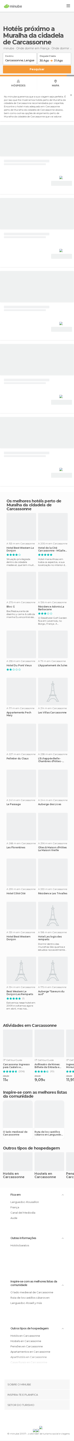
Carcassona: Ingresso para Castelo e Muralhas (16, 1066)
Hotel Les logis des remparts (50, 938)
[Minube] (13, 6)
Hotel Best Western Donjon (18, 938)
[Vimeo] (41, 1419)
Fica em (15, 1194)
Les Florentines (16, 847)
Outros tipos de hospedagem (29, 1328)
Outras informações (23, 1238)
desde (6, 1075)
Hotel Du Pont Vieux (19, 665)
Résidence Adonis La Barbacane (51, 608)
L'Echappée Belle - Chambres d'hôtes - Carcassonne (50, 760)
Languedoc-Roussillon (24, 1202)
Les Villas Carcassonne (52, 712)
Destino (9, 55)
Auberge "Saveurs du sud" (51, 993)
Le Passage (14, 804)
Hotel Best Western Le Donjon (20, 549)
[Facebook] (31, 1419)
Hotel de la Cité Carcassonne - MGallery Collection (52, 549)
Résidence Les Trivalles (52, 893)
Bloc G (11, 606)
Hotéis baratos (19, 1245)
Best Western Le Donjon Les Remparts (20, 993)
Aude (13, 1218)
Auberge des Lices (49, 804)
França (14, 1207)
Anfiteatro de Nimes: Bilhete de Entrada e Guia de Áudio (47, 1066)
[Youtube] (46, 1419)
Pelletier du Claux (18, 758)
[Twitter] (36, 1419)
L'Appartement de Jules (52, 665)
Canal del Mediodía (22, 1212)
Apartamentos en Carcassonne (30, 1351)
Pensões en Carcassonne (26, 1346)
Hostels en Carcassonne (45, 1175)
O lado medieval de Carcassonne (15, 1133)
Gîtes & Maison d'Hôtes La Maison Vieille (52, 849)
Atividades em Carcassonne (30, 1025)
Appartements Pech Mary (19, 714)
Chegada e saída (47, 55)
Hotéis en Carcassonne (13, 1175)
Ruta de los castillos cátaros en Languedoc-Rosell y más (49, 1133)
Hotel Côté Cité (16, 893)
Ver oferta (61, 183)
